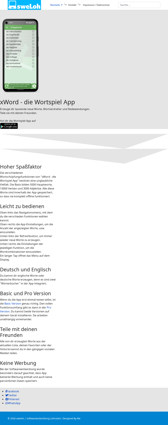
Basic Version (12, 303)
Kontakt (72, 5)
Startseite (55, 5)
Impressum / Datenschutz (96, 5)
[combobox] (139, 5)
